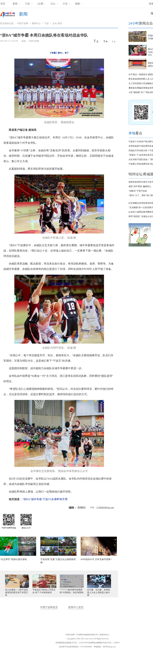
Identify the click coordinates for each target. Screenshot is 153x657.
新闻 (15, 3)
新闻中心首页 (76, 607)
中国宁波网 (22, 23)
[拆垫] (139, 246)
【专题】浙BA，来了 (59, 53)
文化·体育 (57, 23)
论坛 (53, 3)
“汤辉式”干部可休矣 (137, 191)
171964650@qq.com (105, 507)
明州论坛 (135, 174)
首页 (2, 3)
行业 (65, 3)
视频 (77, 3)
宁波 (27, 3)
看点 (135, 133)
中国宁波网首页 (49, 607)
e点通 (40, 3)
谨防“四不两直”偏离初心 (139, 186)
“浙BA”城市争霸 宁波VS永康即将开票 (45, 499)
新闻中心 (36, 23)
